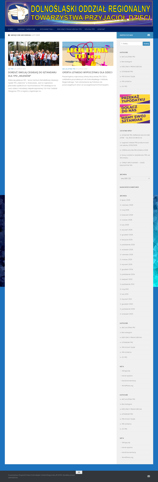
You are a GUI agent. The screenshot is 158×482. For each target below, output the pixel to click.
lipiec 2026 (126, 200)
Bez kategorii (127, 61)
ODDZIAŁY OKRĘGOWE (26, 29)
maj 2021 (125, 289)
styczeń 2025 (127, 264)
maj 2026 (125, 210)
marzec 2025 (127, 259)
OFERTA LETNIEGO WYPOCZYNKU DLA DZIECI (87, 72)
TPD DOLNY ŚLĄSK (128, 76)
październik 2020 (128, 309)
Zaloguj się (126, 371)
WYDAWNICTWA (46, 29)
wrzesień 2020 (127, 314)
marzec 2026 (127, 220)
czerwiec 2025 (127, 254)
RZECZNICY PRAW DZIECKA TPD (69, 29)
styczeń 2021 (127, 299)
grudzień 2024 (127, 269)
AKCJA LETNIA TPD (68, 69)
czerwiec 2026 (127, 205)
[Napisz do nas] (148, 35)
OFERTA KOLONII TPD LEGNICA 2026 (135, 150)
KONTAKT (101, 29)
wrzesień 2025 (127, 249)
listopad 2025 (127, 240)
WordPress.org (127, 385)
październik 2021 (128, 284)
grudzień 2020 (127, 304)
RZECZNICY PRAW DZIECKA (132, 66)
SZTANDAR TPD (127, 71)
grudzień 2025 (127, 235)
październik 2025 (128, 244)
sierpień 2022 (127, 279)
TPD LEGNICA (126, 81)
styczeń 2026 (127, 230)
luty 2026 (125, 225)
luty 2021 (125, 294)
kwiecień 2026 (127, 215)
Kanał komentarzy (129, 381)
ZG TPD (10, 69)
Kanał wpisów (127, 376)
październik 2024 (128, 274)
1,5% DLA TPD (90, 29)
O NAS (10, 29)
